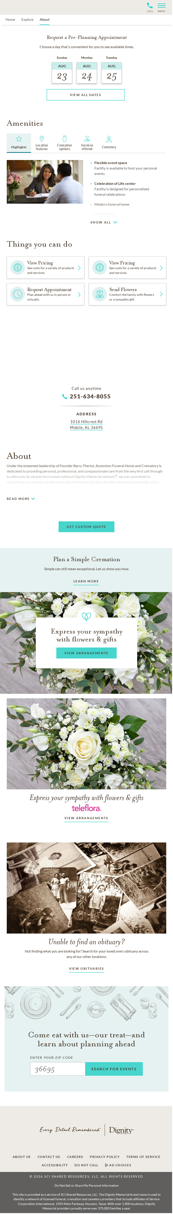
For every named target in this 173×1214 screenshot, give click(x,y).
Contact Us (49, 1157)
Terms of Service (143, 1157)
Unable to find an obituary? (86, 941)
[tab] (19, 143)
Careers (75, 1157)
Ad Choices (120, 1165)
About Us (22, 1157)
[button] (159, 7)
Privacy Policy (105, 1157)
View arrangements (86, 818)
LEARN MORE (86, 581)
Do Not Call (86, 1165)
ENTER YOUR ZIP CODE (51, 1057)
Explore (27, 19)
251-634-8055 (90, 396)
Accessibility (55, 1165)
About (45, 19)
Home (10, 19)
